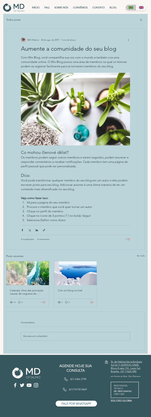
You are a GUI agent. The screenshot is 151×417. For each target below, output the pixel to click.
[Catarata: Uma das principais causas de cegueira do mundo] (27, 273)
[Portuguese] (131, 7)
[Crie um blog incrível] (75, 273)
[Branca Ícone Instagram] (36, 385)
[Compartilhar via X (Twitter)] (29, 230)
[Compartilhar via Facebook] (22, 230)
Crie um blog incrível (70, 290)
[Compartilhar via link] (44, 230)
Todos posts (13, 19)
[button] (141, 20)
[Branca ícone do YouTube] (29, 385)
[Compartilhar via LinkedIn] (36, 230)
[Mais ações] (128, 40)
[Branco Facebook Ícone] (15, 385)
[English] (141, 7)
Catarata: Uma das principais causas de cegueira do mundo (26, 292)
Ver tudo (141, 255)
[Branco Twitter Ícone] (22, 385)
